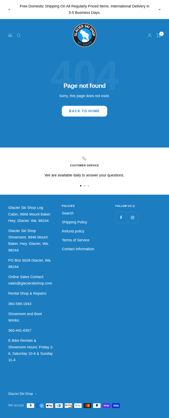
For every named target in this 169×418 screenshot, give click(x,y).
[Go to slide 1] (80, 185)
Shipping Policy (74, 222)
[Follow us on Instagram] (132, 217)
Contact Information (78, 249)
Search (68, 213)
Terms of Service (75, 240)
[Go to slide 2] (84, 185)
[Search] (19, 35)
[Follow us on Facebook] (121, 217)
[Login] (149, 35)
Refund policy (73, 231)
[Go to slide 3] (88, 185)
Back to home (84, 111)
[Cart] (158, 35)
